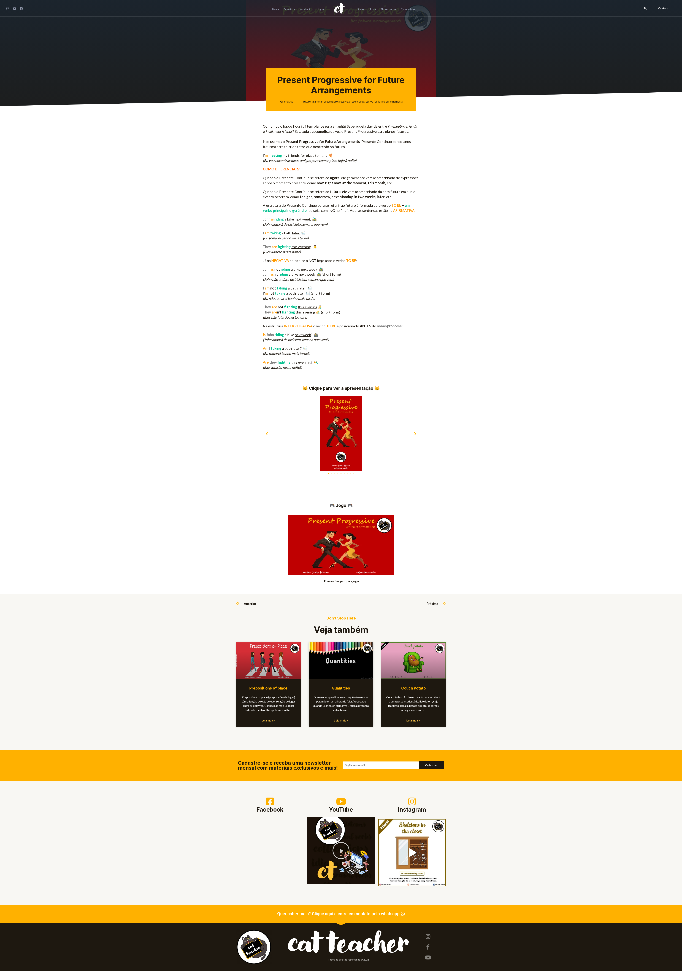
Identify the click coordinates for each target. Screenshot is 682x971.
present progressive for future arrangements (376, 101)
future (307, 101)
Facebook (269, 809)
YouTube (341, 809)
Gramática (286, 101)
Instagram (412, 809)
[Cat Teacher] (339, 7)
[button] (645, 8)
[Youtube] (428, 957)
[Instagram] (7, 8)
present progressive (336, 101)
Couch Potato (413, 688)
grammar (317, 101)
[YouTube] (14, 8)
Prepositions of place (268, 688)
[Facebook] (21, 8)
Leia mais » (268, 720)
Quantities (341, 688)
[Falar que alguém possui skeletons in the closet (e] (412, 852)
